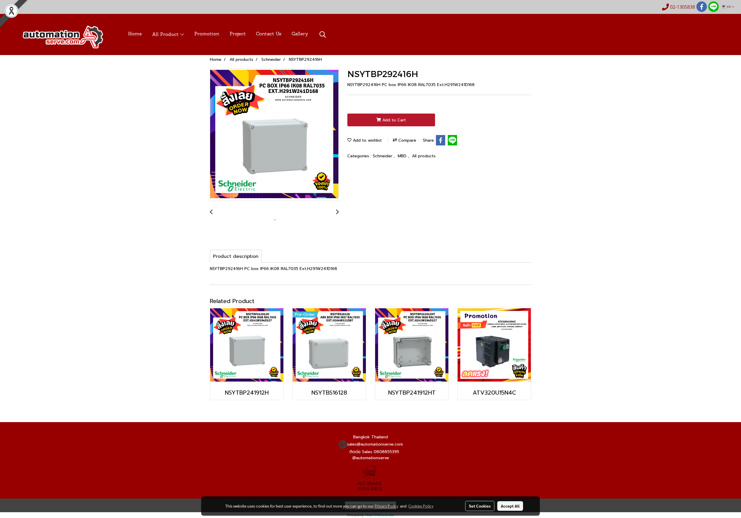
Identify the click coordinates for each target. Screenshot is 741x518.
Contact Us (268, 34)
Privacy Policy (386, 505)
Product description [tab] (235, 256)
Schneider (383, 156)
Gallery (299, 34)
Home (135, 34)
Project (238, 34)
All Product (166, 34)
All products (424, 156)
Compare (406, 140)
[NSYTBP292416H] (274, 135)
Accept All (510, 505)
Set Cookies (480, 505)
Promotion (206, 34)
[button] (322, 34)
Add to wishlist (366, 140)
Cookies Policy (420, 505)
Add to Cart (393, 120)
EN (729, 6)
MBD (403, 156)
